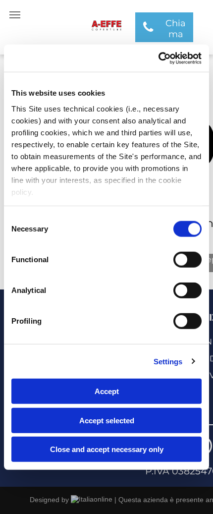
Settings (168, 361)
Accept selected (106, 420)
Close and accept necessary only (106, 449)
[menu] (15, 15)
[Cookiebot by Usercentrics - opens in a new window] (158, 58)
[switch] (187, 260)
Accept (107, 391)
